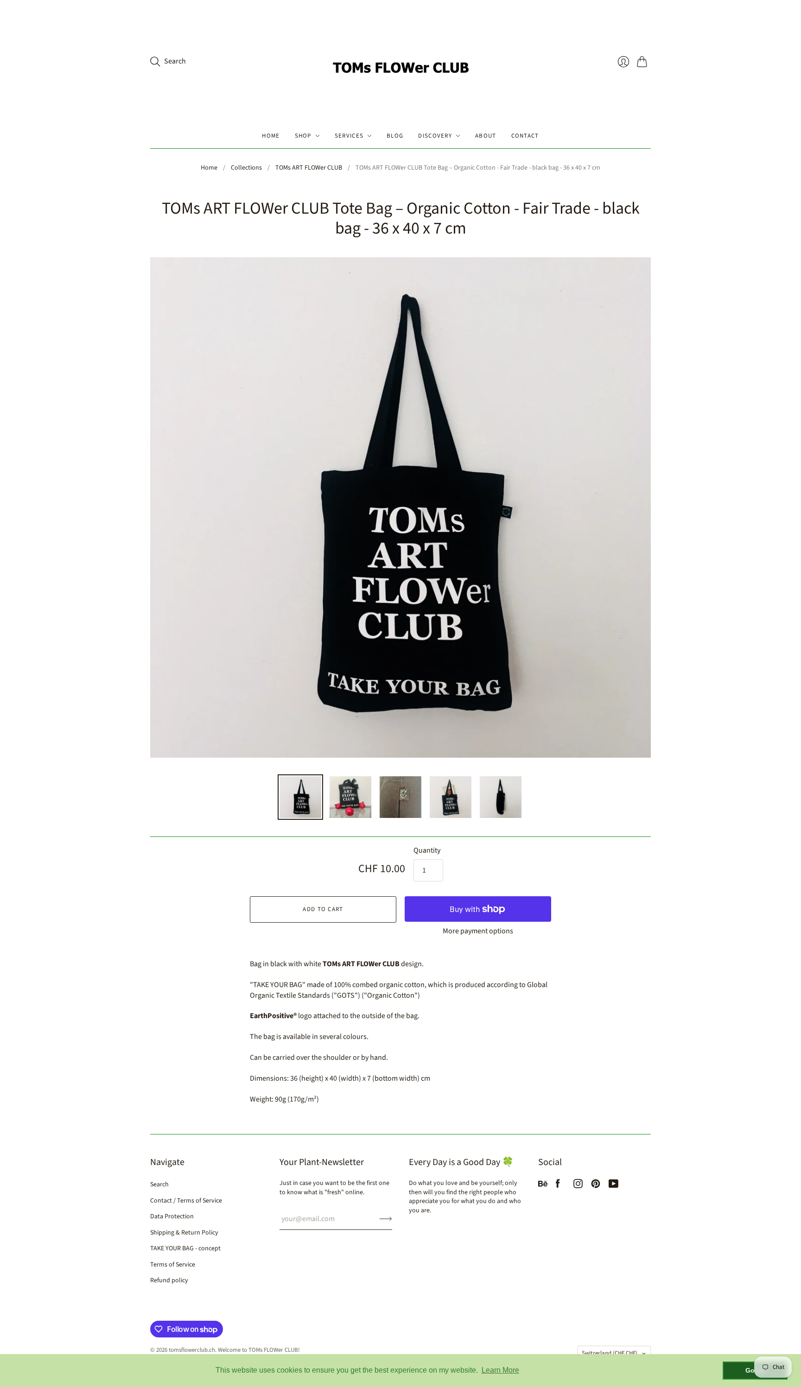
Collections (246, 168)
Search (159, 1184)
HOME (271, 136)
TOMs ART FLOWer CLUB (308, 168)
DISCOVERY (435, 136)
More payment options (478, 931)
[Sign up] (386, 1218)
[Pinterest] (595, 1186)
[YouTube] (613, 1186)
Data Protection (172, 1216)
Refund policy (169, 1280)
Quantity (426, 850)
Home (209, 168)
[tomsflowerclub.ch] (400, 61)
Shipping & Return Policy (184, 1232)
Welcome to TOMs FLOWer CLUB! (259, 1350)
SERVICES (349, 136)
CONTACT (525, 136)
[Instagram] (578, 1186)
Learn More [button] (500, 1370)
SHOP (303, 136)
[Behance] (542, 1186)
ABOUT (485, 136)
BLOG (395, 136)
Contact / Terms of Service (186, 1200)
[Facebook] (558, 1186)
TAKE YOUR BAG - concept (185, 1248)
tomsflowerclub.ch (192, 1350)
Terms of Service (172, 1264)
